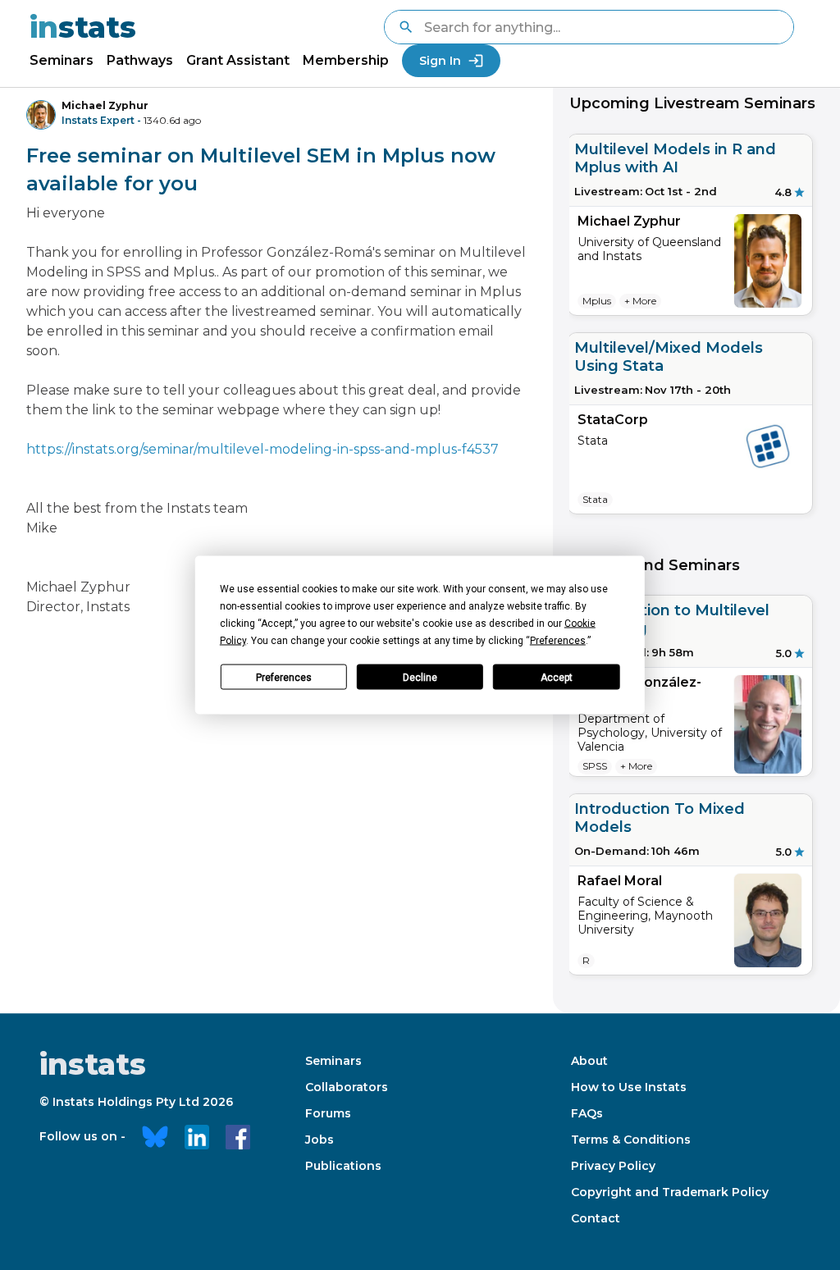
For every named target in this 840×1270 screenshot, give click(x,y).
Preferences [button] (558, 640)
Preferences (284, 677)
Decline (420, 677)
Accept (557, 677)
